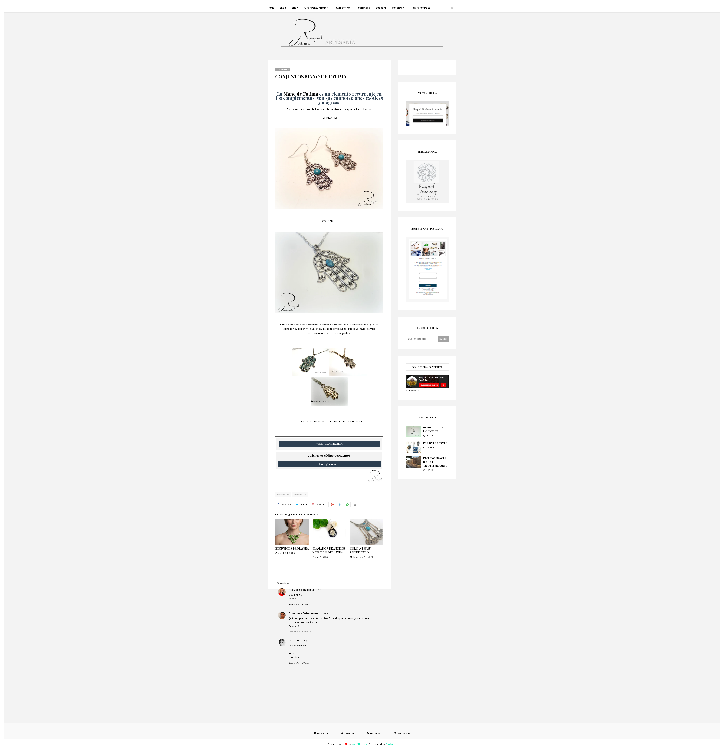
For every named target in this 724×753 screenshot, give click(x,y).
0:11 (319, 590)
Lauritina (294, 640)
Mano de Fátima (300, 94)
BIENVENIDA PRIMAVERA (292, 548)
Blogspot (391, 744)
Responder (293, 604)
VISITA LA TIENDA (329, 443)
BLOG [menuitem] (283, 8)
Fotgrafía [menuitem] (398, 8)
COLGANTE (329, 221)
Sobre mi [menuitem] (381, 8)
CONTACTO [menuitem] (364, 8)
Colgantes (283, 495)
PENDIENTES (329, 117)
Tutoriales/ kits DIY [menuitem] (315, 8)
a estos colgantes (339, 333)
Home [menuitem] (271, 8)
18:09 (326, 613)
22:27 (306, 640)
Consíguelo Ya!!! (329, 464)
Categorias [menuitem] (343, 8)
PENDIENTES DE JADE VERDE (433, 429)
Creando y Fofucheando (304, 613)
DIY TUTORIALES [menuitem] (421, 8)
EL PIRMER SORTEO (435, 443)
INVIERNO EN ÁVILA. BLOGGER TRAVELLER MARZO (435, 462)
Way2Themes (359, 744)
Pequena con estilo (301, 589)
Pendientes (300, 495)
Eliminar (306, 604)
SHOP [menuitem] (295, 8)
